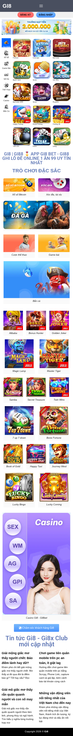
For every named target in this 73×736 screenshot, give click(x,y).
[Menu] (41, 6)
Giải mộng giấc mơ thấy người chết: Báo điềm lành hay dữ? (17, 658)
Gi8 (7, 6)
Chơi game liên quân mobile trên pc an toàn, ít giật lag (54, 658)
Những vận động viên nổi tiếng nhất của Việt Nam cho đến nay (55, 698)
